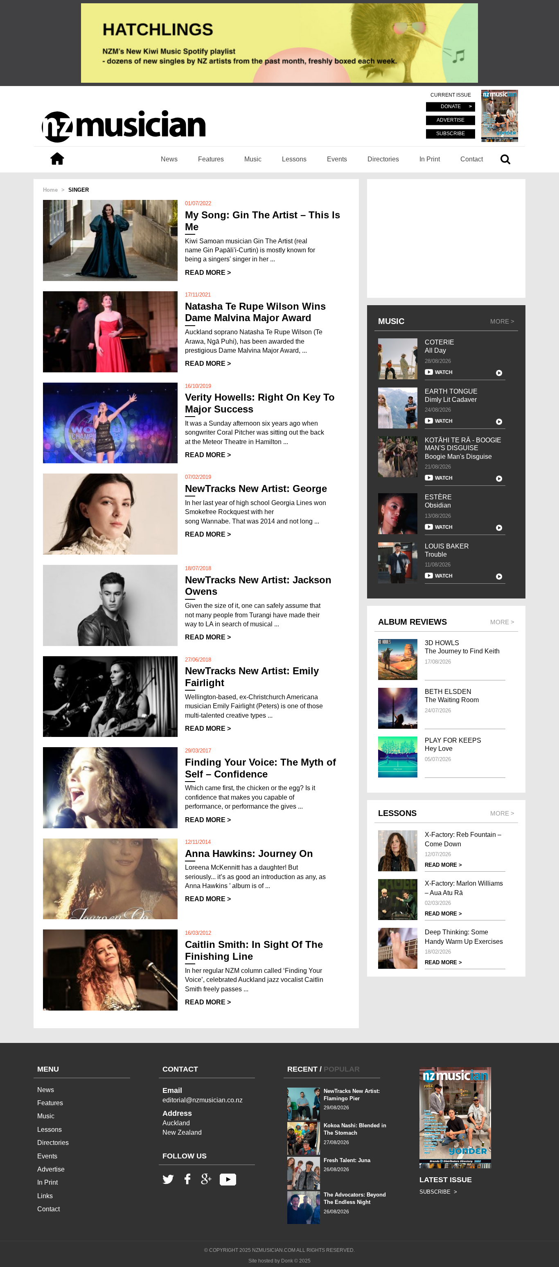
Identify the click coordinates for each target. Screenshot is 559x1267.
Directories (383, 159)
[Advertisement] (446, 238)
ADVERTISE (450, 120)
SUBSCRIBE (450, 133)
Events (337, 159)
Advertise (51, 1169)
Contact (471, 159)
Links (45, 1195)
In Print (429, 159)
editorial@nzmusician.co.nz (202, 1100)
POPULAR (342, 1069)
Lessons (294, 159)
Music (252, 159)
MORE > (502, 321)
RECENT (302, 1069)
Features (211, 159)
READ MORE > (208, 272)
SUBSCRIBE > (438, 1192)
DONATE (451, 107)
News (169, 159)
